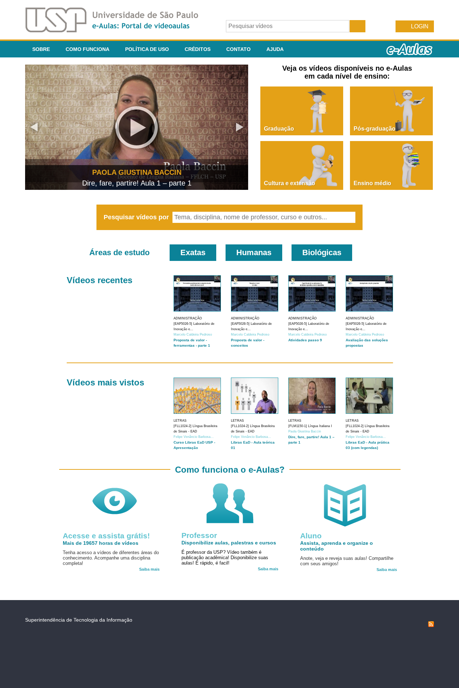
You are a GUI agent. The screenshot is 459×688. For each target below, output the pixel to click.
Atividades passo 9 (305, 340)
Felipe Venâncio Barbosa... (194, 437)
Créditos (197, 49)
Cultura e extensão (289, 183)
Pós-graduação (375, 129)
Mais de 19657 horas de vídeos (100, 543)
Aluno (311, 536)
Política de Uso (147, 49)
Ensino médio (372, 183)
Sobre (41, 49)
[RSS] (431, 625)
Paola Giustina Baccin (304, 431)
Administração (188, 318)
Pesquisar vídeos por (137, 217)
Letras (180, 420)
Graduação (279, 129)
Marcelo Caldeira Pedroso (193, 334)
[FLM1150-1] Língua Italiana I (310, 426)
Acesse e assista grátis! (106, 536)
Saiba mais (149, 569)
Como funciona (87, 49)
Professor (199, 535)
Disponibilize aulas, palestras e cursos (228, 543)
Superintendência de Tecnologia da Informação (78, 620)
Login (420, 26)
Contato (238, 49)
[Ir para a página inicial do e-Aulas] (117, 30)
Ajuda (275, 49)
